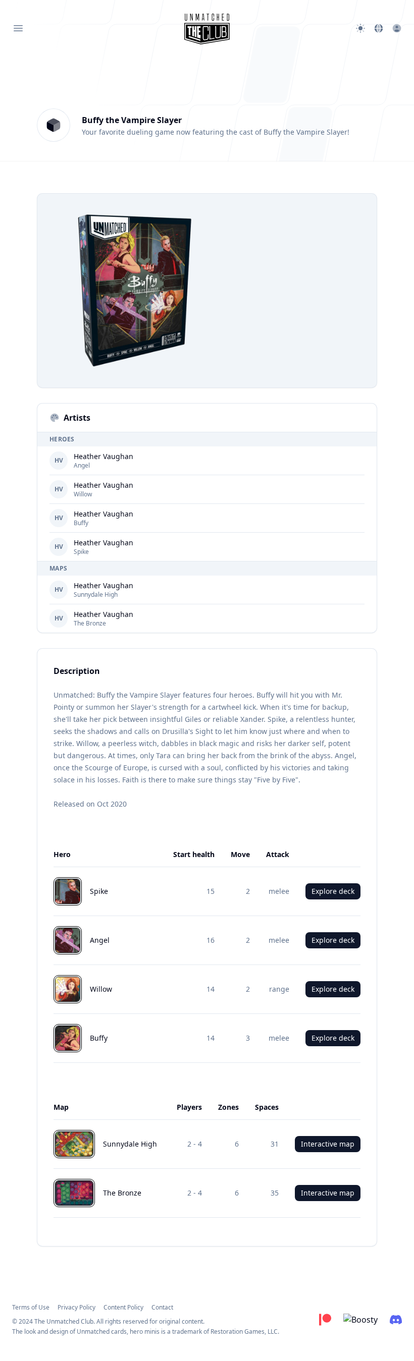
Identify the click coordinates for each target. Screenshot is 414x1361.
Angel (82, 466)
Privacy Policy (76, 1307)
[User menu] (397, 28)
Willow (83, 494)
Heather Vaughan (103, 456)
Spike (81, 552)
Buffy (81, 523)
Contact (162, 1307)
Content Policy (123, 1307)
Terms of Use (30, 1307)
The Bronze (90, 623)
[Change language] (379, 28)
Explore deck (333, 891)
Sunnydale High (96, 595)
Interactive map (327, 1144)
